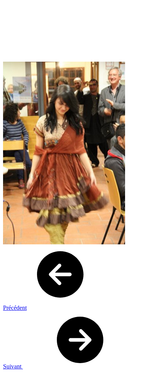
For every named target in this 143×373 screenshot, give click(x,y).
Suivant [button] (13, 366)
